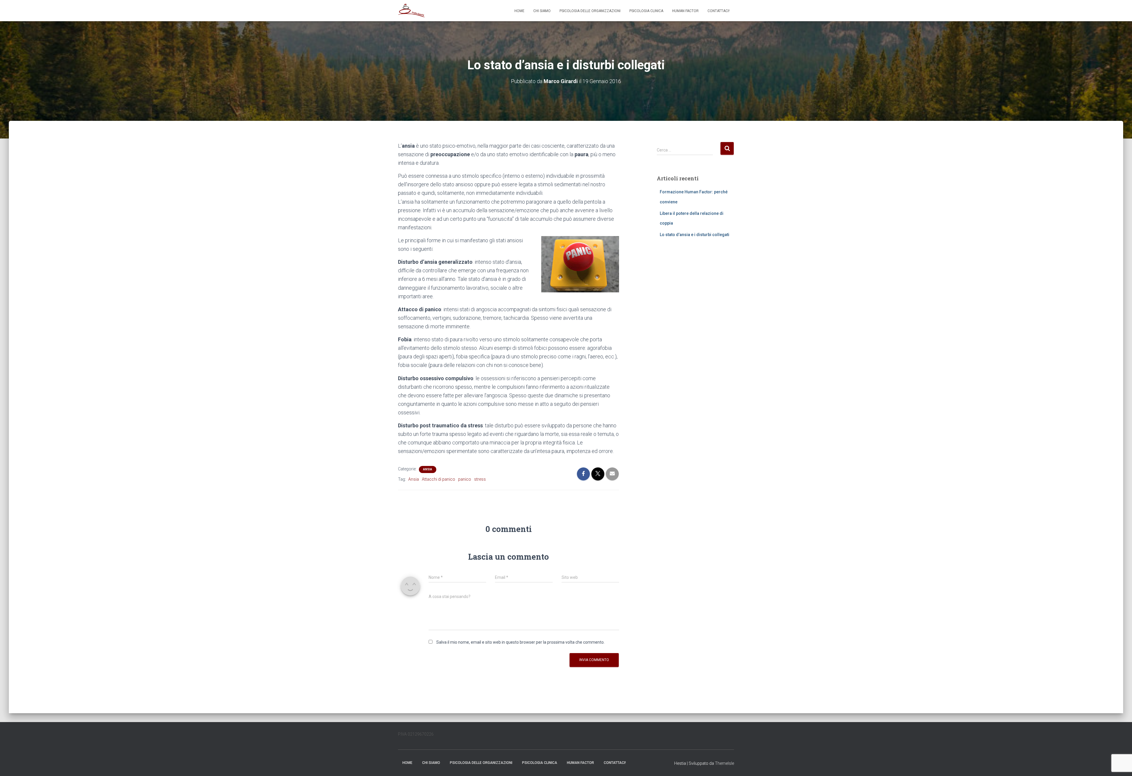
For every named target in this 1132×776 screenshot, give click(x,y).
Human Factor (685, 11)
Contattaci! (719, 11)
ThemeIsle (724, 763)
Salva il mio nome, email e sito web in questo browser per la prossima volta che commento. (520, 642)
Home (519, 11)
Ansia (427, 469)
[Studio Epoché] (412, 10)
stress (480, 479)
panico (464, 479)
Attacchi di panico (438, 479)
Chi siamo (542, 11)
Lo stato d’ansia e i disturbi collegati (694, 234)
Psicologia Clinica (646, 11)
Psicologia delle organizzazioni (590, 11)
